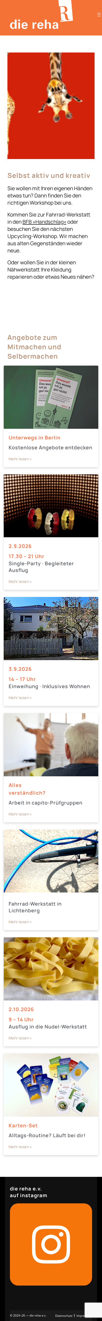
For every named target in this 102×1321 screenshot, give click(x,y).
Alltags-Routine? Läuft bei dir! (47, 1135)
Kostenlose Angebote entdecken (50, 447)
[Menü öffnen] (99, 15)
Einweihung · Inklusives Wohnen (49, 686)
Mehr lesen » (20, 458)
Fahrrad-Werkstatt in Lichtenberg (35, 907)
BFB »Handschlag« (44, 221)
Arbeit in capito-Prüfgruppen (45, 802)
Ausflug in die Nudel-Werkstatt (48, 1026)
